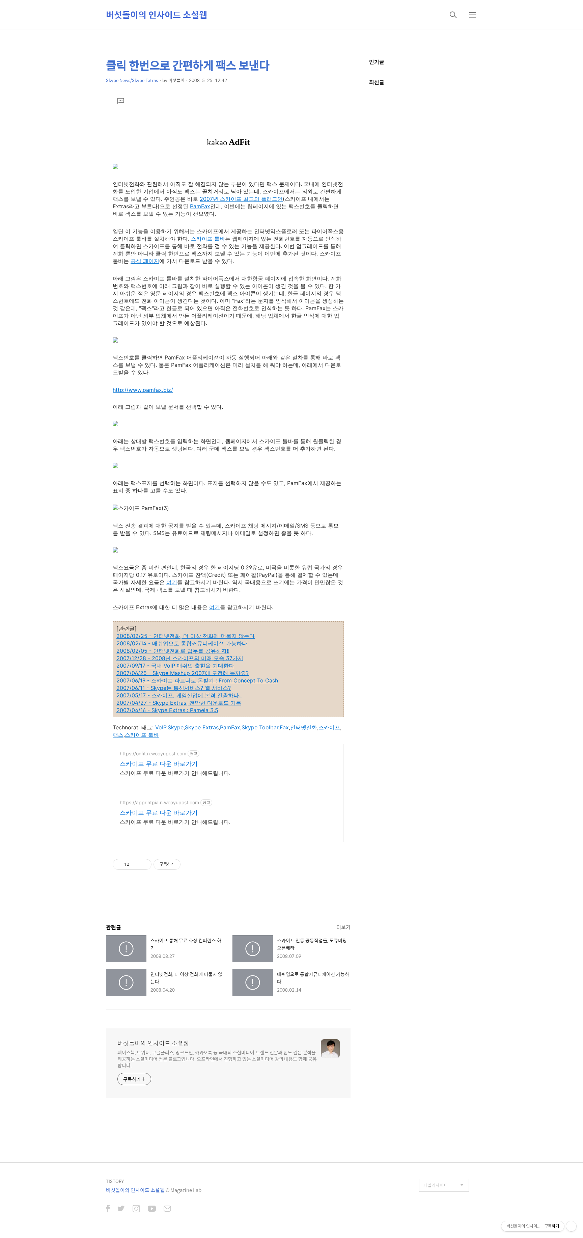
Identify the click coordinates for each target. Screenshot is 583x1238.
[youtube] (152, 1209)
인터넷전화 (303, 727)
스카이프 (329, 727)
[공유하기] (135, 864)
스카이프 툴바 (208, 238)
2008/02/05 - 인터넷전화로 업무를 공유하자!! (172, 650)
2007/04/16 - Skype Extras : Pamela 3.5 (167, 710)
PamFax (200, 206)
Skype (176, 727)
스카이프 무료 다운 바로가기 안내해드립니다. (175, 773)
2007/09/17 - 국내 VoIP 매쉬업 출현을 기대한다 (175, 665)
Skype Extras (202, 727)
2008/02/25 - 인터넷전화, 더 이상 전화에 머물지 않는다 (185, 636)
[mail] (167, 1209)
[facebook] (108, 1209)
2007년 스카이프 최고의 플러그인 (241, 198)
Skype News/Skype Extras (132, 80)
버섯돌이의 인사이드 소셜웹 (156, 14)
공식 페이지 (145, 261)
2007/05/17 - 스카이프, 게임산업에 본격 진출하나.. (179, 695)
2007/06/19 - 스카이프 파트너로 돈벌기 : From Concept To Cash (197, 680)
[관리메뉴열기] (571, 1226)
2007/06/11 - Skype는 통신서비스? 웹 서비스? (173, 687)
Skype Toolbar (260, 727)
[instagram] (136, 1209)
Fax (284, 727)
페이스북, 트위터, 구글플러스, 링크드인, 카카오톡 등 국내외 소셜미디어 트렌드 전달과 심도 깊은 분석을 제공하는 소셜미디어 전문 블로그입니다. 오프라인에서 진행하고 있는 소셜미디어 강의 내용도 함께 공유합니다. (217, 1059)
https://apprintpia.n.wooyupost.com (159, 802)
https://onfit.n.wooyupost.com (153, 753)
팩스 (118, 734)
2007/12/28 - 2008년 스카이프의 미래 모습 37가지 (179, 658)
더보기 (343, 927)
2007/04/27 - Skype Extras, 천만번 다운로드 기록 (178, 702)
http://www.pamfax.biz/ (143, 389)
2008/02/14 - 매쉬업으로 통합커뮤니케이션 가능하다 (181, 643)
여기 (171, 582)
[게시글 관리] (144, 864)
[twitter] (121, 1209)
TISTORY (115, 1181)
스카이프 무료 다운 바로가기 (159, 763)
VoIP (160, 727)
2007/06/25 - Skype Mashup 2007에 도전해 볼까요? (182, 673)
